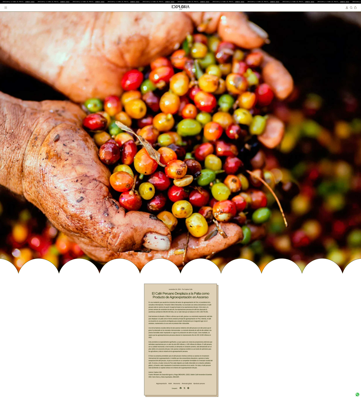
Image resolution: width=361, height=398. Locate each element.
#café (170, 383)
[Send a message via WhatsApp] (357, 394)
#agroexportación (161, 383)
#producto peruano (199, 383)
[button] (351, 7)
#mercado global (187, 383)
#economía (176, 383)
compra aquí (30, 2)
